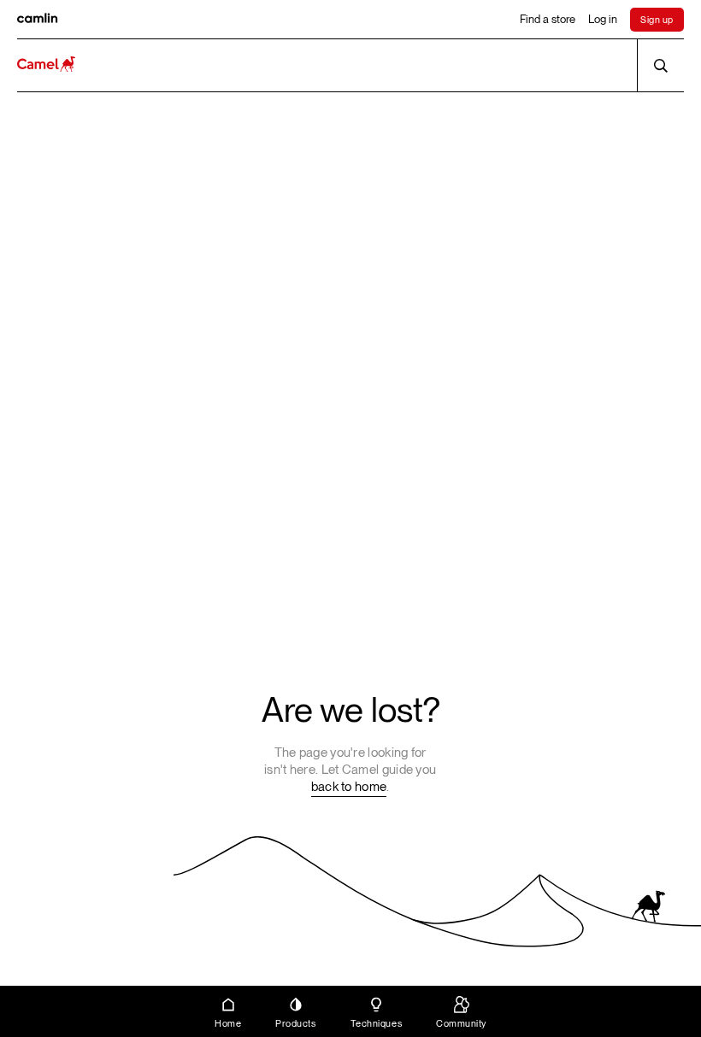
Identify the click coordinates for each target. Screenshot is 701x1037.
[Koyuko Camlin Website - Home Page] (46, 65)
